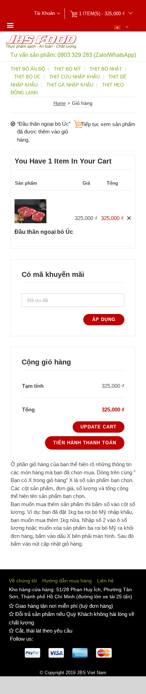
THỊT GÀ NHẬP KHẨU (69, 85)
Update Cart (98, 426)
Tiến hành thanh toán (84, 442)
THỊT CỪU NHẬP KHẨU (74, 77)
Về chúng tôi (23, 580)
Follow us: (21, 639)
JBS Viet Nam (91, 672)
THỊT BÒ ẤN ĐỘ (28, 69)
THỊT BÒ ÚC (27, 77)
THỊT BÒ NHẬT (106, 69)
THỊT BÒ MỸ (67, 69)
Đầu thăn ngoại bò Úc (44, 232)
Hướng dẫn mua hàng (67, 580)
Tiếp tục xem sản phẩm (108, 124)
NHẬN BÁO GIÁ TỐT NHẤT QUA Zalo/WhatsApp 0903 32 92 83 (73, 4)
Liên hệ (105, 580)
